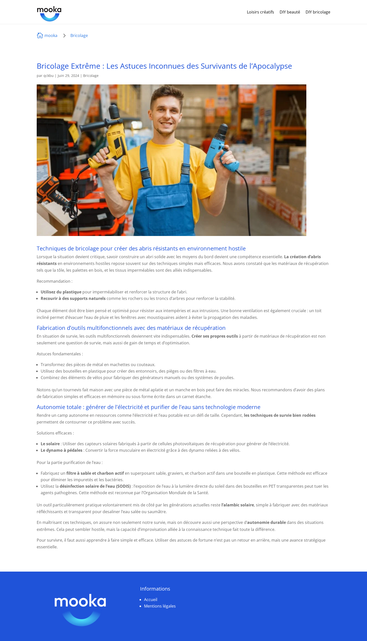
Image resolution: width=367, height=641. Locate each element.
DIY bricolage (318, 12)
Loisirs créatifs (260, 12)
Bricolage (79, 35)
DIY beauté (290, 12)
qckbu (48, 75)
